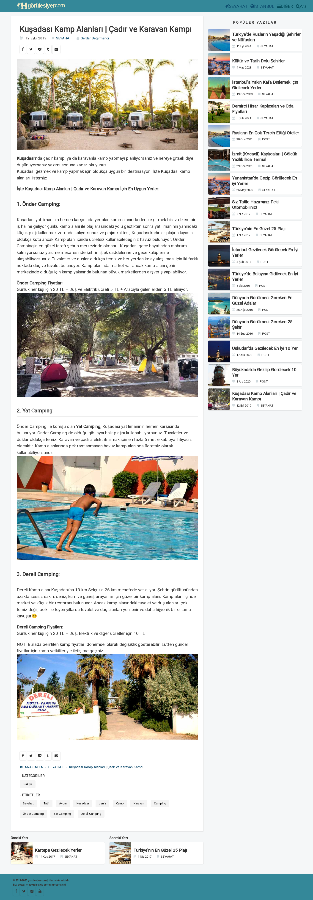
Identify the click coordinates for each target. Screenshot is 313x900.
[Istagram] (32, 891)
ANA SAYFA (34, 767)
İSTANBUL (264, 6)
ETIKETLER (31, 795)
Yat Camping (62, 813)
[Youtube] (40, 891)
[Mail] (56, 49)
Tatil (46, 803)
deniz (102, 803)
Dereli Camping (91, 813)
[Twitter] (31, 49)
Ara (303, 6)
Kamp (120, 803)
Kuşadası (83, 803)
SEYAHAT (238, 6)
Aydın (63, 803)
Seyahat (28, 803)
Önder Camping (33, 813)
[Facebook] (23, 49)
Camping (160, 803)
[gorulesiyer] (23, 891)
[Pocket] (40, 49)
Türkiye (27, 784)
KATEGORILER (33, 776)
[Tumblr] (48, 49)
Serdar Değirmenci (95, 38)
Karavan (139, 803)
